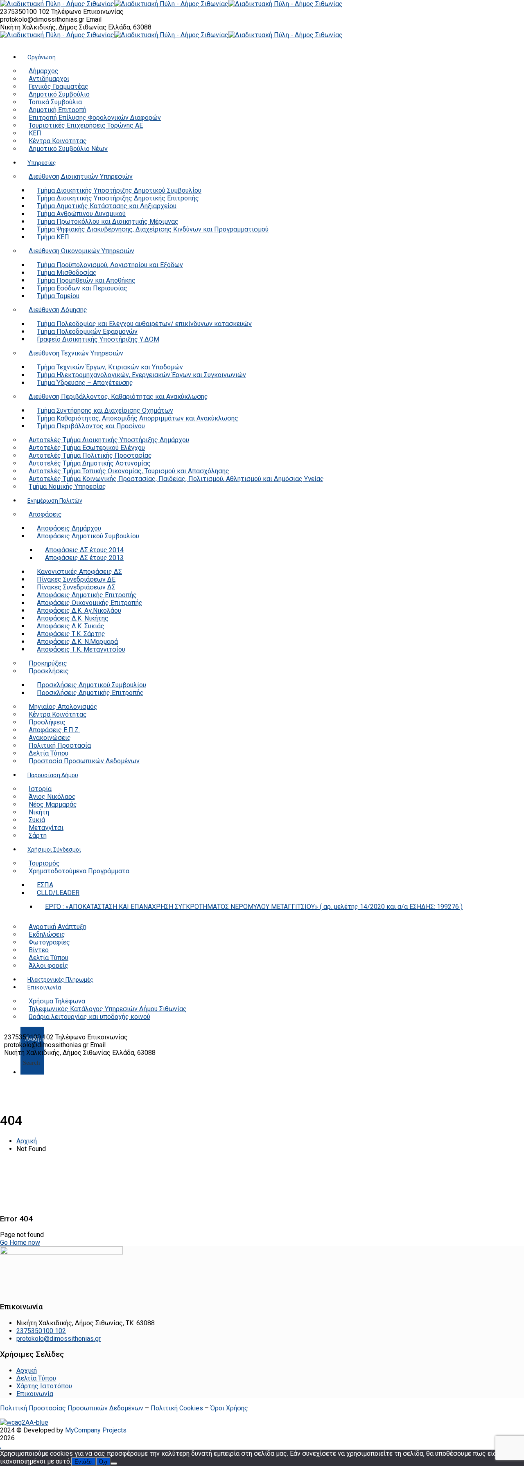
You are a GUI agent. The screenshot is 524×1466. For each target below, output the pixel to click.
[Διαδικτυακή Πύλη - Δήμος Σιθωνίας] (57, 4)
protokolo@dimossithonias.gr (42, 19)
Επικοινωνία (34, 1394)
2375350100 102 (25, 12)
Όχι (103, 1462)
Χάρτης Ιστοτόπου (44, 1386)
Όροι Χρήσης (229, 1408)
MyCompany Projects (95, 1430)
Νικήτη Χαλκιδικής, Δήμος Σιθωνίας (54, 27)
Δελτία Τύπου (36, 1378)
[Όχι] (114, 1463)
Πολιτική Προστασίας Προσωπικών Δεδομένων (71, 1408)
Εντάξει (84, 1462)
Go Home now (20, 1242)
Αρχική (26, 1141)
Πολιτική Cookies (177, 1408)
